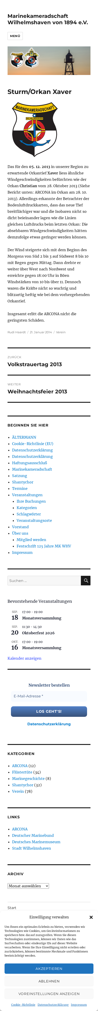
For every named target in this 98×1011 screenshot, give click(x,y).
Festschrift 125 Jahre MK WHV (44, 546)
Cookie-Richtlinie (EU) (32, 443)
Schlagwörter (29, 514)
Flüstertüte (22, 772)
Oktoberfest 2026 (38, 633)
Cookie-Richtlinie (23, 1004)
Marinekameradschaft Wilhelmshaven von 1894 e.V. (48, 19)
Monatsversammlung (41, 618)
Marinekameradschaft (32, 469)
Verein (61, 332)
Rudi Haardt (17, 332)
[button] (91, 917)
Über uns (20, 533)
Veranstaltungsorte (34, 520)
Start (12, 908)
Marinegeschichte (28, 778)
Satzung (19, 475)
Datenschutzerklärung (53, 1004)
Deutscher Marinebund (33, 835)
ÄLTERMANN (24, 437)
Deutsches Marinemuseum (36, 842)
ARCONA (20, 765)
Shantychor (22, 482)
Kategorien (27, 507)
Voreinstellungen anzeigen (49, 994)
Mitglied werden (31, 539)
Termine (20, 488)
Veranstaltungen (27, 495)
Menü (15, 36)
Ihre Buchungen (31, 501)
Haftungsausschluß (29, 463)
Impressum (79, 1004)
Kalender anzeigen (24, 658)
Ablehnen (49, 981)
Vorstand (20, 527)
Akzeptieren (49, 968)
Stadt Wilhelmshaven (31, 848)
